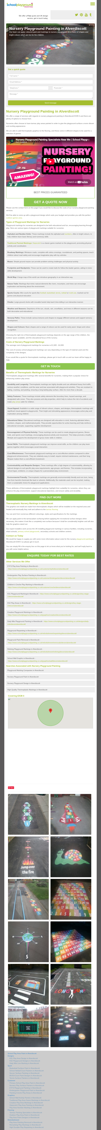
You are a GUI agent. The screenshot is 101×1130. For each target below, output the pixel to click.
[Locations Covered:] (7, 4)
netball (64, 293)
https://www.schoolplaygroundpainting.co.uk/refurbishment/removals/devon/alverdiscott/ (42, 643)
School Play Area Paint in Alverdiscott (22, 1053)
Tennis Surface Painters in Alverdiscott (24, 1078)
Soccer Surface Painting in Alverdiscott (24, 1073)
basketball (51, 293)
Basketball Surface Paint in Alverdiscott (24, 1068)
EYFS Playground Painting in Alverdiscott (25, 1088)
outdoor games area (14, 218)
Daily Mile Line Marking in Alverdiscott (24, 1063)
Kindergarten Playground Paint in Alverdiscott (27, 1090)
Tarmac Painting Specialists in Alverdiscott (25, 1113)
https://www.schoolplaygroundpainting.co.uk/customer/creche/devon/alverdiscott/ (39, 587)
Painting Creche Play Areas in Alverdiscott (25, 1093)
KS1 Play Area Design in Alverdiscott (23, 1058)
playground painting (84, 539)
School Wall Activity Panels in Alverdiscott (25, 1098)
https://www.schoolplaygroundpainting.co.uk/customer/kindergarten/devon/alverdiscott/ (41, 578)
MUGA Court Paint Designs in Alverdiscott (25, 1076)
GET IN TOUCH (50, 366)
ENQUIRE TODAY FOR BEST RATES (50, 555)
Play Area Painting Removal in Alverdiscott (25, 1122)
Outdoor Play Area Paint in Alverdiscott (24, 1115)
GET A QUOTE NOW (50, 202)
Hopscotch (37, 243)
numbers (68, 234)
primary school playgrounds (28, 531)
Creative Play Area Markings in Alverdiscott (26, 1103)
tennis (58, 293)
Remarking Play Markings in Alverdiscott (25, 1125)
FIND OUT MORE (50, 497)
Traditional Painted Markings (19, 243)
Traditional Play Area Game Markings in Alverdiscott (29, 1100)
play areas (16, 402)
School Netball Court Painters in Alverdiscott (26, 1071)
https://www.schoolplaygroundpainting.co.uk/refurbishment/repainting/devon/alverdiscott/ (42, 633)
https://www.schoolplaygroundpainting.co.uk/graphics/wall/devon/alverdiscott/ (38, 661)
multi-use (72, 293)
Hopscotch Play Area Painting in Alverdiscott (26, 1105)
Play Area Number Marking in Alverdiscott (25, 1108)
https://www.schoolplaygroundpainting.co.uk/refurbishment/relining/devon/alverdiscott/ (41, 652)
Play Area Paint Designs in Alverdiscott (24, 1117)
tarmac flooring (52, 509)
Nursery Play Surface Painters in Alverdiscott (26, 1085)
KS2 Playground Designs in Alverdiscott (24, 1061)
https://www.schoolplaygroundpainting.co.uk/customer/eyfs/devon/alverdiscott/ (38, 569)
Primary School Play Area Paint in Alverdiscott (27, 1083)
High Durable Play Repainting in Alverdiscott (26, 1127)
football (43, 293)
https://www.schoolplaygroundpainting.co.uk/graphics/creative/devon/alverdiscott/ (39, 615)
